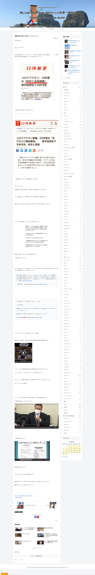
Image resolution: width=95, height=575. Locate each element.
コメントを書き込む (36, 556)
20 (63, 452)
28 (66, 453)
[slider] (22, 361)
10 (74, 448)
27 (63, 453)
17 (74, 450)
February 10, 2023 (43, 284)
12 (79, 448)
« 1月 (63, 456)
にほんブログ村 (18, 497)
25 (77, 452)
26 (79, 452)
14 (66, 450)
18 (77, 450)
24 (74, 452)
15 (69, 450)
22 (69, 452)
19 (79, 450)
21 (66, 452)
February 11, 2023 (38, 317)
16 (71, 450)
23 (71, 452)
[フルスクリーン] (30, 361)
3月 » (67, 456)
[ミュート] (29, 361)
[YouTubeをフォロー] (38, 517)
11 (76, 448)
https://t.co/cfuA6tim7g (27, 280)
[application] (23, 353)
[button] (23, 353)
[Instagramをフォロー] (35, 517)
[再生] (16, 361)
